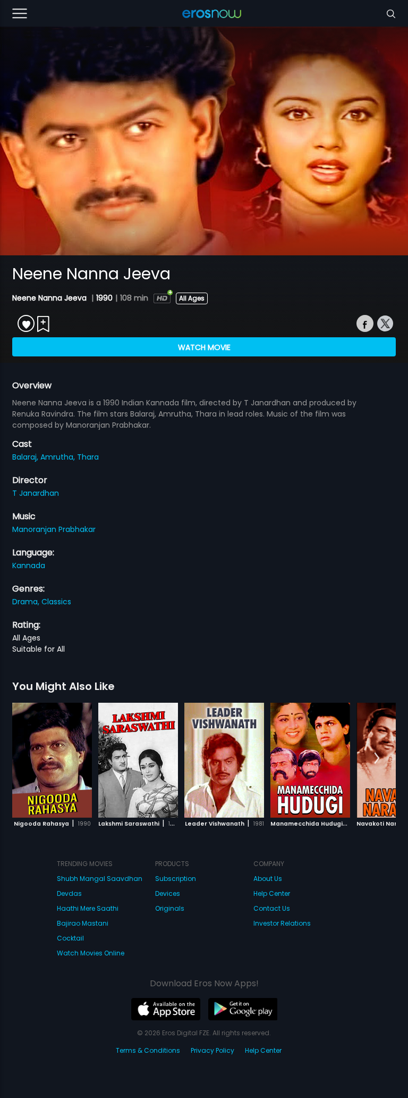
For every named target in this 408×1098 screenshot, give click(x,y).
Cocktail (70, 938)
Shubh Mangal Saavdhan (99, 878)
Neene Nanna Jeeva (50, 298)
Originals (169, 908)
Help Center (271, 893)
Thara (88, 457)
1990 (104, 298)
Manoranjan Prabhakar (54, 529)
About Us (267, 878)
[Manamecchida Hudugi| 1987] (310, 760)
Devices (167, 893)
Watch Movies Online (90, 953)
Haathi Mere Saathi (87, 908)
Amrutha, (58, 457)
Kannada (28, 565)
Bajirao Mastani (82, 923)
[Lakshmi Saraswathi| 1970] (138, 760)
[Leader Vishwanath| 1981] (224, 760)
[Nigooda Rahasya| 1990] (52, 760)
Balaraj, (26, 457)
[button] (377, 758)
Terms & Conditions (148, 1050)
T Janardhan (35, 493)
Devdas (69, 893)
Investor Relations (282, 923)
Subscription (175, 878)
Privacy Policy (212, 1050)
